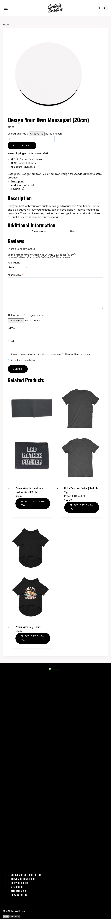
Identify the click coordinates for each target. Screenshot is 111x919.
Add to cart (22, 145)
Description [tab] (17, 181)
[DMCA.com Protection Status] (55, 916)
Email (12, 341)
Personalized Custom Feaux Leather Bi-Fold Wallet (29, 490)
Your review (15, 275)
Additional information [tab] (24, 185)
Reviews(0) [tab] (17, 188)
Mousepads (77, 174)
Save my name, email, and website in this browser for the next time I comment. (51, 354)
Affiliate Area (18, 891)
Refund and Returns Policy (26, 875)
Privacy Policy (19, 895)
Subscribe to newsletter (23, 360)
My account (17, 887)
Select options (31, 501)
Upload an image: (18, 133)
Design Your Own (31, 174)
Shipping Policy (19, 883)
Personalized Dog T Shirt (28, 627)
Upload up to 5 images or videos (27, 315)
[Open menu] (6, 8)
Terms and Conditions (23, 879)
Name (12, 328)
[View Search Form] (105, 8)
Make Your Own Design (56, 174)
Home (6, 24)
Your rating (14, 262)
